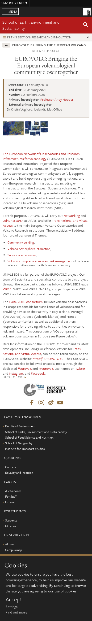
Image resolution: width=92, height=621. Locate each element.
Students (11, 520)
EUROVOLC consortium (26, 301)
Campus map (13, 549)
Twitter (80, 368)
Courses (10, 467)
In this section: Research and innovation (39, 37)
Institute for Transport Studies (25, 448)
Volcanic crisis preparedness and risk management (40, 261)
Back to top (12, 377)
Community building (21, 242)
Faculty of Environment (20, 426)
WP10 (7, 289)
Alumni (9, 544)
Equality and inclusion (19, 472)
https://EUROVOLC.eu (48, 358)
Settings (11, 606)
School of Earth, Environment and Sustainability (36, 431)
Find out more (16, 612)
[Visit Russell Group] (57, 390)
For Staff (11, 496)
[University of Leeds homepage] (87, 11)
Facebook (38, 373)
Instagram (16, 373)
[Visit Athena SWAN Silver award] (34, 390)
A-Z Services (13, 490)
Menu (12, 11)
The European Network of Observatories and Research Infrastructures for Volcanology (41, 156)
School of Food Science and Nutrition (29, 437)
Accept (13, 599)
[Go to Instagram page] (41, 403)
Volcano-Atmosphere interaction (29, 248)
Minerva (10, 526)
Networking (71, 215)
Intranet (10, 502)
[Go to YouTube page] (60, 403)
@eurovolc (46, 368)
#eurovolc (25, 368)
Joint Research (13, 220)
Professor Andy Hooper (56, 99)
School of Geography (18, 443)
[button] (86, 25)
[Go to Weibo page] (51, 403)
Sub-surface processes (22, 255)
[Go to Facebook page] (32, 403)
